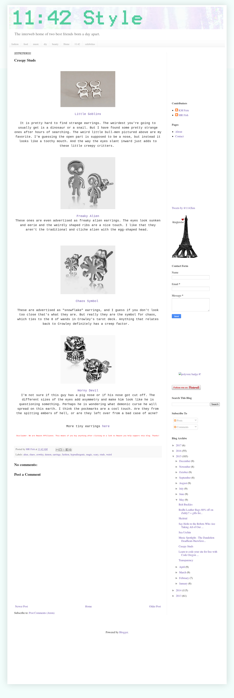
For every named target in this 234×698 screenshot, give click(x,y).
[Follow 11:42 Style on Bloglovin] (185, 257)
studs (102, 454)
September (185, 477)
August (183, 483)
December (185, 461)
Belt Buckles (186, 504)
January (183, 583)
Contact (179, 136)
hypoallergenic (78, 454)
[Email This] (57, 449)
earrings (57, 454)
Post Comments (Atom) (41, 613)
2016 (179, 450)
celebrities (90, 44)
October (184, 472)
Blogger (123, 632)
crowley (40, 454)
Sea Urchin (185, 532)
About (178, 131)
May (182, 499)
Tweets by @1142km (183, 208)
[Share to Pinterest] (70, 449)
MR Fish (183, 115)
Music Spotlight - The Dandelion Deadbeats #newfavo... (196, 539)
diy (45, 44)
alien (25, 454)
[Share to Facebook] (67, 449)
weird (109, 454)
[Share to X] (63, 449)
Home (66, 44)
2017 (179, 445)
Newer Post (21, 606)
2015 (179, 456)
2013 (179, 595)
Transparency (186, 560)
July (181, 488)
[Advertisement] (88, 577)
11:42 (77, 44)
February (184, 578)
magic (89, 454)
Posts (179, 420)
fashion (15, 44)
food (26, 44)
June (182, 494)
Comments (182, 427)
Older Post (155, 606)
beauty (55, 44)
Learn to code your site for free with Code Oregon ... (198, 553)
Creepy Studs (186, 546)
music (36, 44)
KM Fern (184, 110)
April (182, 567)
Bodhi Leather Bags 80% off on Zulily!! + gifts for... (196, 511)
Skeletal (183, 518)
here (106, 426)
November (185, 466)
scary (95, 454)
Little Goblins (88, 114)
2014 (179, 590)
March (183, 572)
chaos (32, 454)
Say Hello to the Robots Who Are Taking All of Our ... (197, 525)
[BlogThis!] (60, 449)
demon (48, 454)
